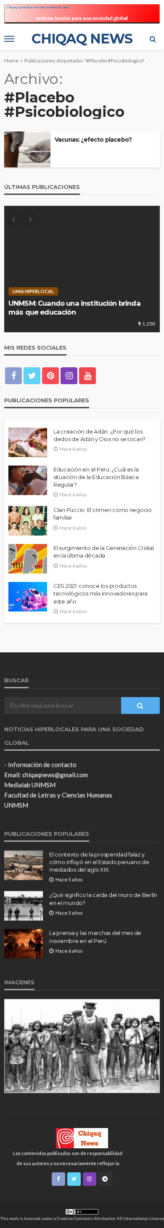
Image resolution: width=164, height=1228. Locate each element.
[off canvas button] (9, 39)
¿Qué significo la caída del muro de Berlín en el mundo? (103, 898)
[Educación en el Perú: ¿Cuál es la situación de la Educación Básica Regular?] (27, 480)
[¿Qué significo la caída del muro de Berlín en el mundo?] (23, 906)
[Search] (152, 39)
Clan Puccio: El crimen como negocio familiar (102, 513)
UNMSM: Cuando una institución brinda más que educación (74, 307)
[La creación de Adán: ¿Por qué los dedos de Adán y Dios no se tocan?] (27, 442)
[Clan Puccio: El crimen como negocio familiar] (27, 521)
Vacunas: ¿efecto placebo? (93, 139)
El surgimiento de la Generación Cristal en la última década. (103, 551)
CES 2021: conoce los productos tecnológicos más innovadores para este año (100, 593)
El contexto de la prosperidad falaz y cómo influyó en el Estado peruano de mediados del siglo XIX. (99, 862)
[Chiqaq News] (82, 1138)
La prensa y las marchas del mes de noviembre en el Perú (95, 936)
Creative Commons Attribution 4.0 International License (110, 1218)
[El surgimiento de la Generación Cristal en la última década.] (27, 559)
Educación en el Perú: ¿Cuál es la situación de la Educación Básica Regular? (96, 477)
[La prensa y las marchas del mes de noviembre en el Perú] (23, 944)
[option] (82, 269)
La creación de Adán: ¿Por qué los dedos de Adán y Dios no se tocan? (99, 435)
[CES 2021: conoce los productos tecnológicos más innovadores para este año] (27, 596)
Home (11, 60)
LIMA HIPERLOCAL (33, 291)
